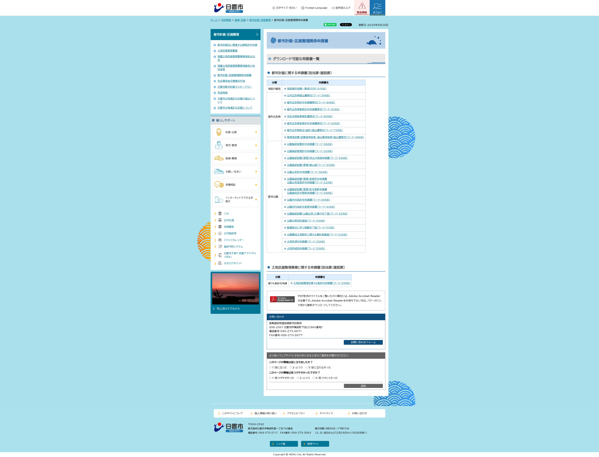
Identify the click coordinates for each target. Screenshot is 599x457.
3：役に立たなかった (319, 367)
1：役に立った (279, 367)
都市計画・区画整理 (260, 20)
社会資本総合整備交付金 (231, 81)
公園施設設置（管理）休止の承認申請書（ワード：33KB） (317, 158)
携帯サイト (313, 444)
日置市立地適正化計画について (235, 108)
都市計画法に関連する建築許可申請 (237, 45)
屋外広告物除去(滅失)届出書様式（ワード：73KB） (315, 130)
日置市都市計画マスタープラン (234, 87)
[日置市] (228, 8)
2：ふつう (297, 367)
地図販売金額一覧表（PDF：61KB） (306, 88)
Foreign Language (316, 8)
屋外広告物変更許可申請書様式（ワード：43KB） (313, 123)
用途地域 (223, 92)
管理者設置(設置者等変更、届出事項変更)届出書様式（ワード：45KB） (325, 137)
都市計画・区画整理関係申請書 (234, 75)
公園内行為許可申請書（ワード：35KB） (308, 200)
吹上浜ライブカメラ (228, 308)
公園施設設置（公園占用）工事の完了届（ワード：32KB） (317, 213)
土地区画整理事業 (228, 50)
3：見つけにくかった (326, 378)
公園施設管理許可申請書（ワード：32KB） (310, 151)
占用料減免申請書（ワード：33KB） (306, 248)
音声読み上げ (343, 8)
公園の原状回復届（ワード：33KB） (306, 220)
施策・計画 (240, 20)
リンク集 (280, 444)
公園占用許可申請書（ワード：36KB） (307, 172)
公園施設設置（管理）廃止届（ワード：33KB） (311, 165)
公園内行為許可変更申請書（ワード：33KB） (311, 207)
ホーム (214, 20)
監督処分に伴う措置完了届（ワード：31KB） (311, 227)
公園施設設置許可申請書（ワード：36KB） (310, 144)
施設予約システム (233, 246)
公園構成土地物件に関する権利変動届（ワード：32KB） (317, 234)
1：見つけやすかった (283, 378)
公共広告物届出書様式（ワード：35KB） (308, 95)
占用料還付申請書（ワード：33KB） (306, 241)
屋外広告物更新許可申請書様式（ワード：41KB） (313, 109)
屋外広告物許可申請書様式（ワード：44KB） (311, 102)
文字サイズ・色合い (286, 8)
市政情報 (226, 20)
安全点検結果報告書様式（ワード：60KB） (310, 116)
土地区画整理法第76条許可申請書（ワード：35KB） (321, 283)
